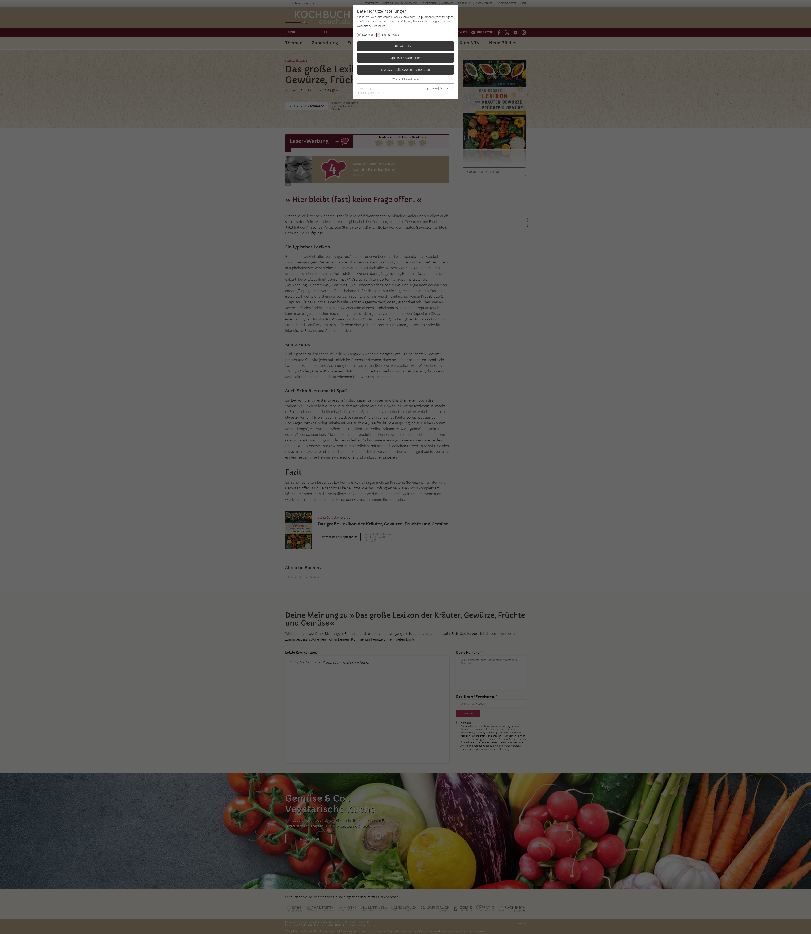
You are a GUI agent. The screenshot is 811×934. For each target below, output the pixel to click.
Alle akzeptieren (405, 46)
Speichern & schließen (405, 58)
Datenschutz (447, 88)
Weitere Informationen (405, 79)
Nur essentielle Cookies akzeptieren (405, 69)
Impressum (431, 88)
